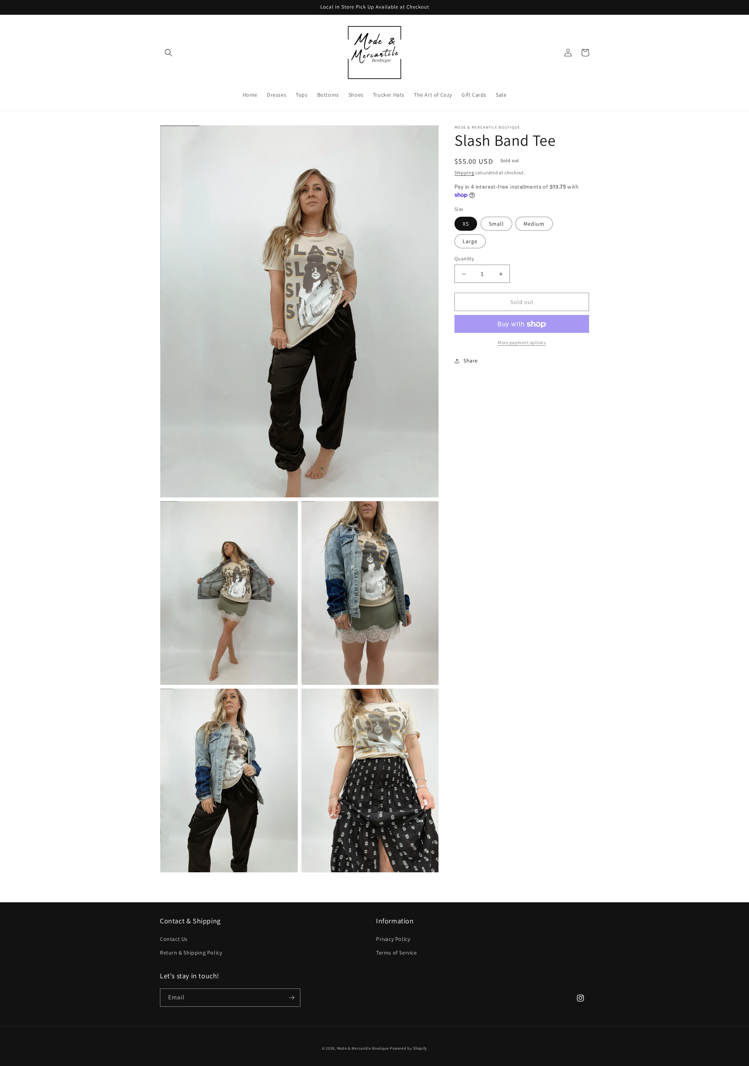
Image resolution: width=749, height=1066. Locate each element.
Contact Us (174, 938)
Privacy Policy (393, 938)
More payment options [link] (522, 343)
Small (496, 223)
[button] (168, 52)
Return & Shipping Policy (191, 952)
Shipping (464, 172)
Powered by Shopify (408, 1048)
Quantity (464, 258)
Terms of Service (396, 952)
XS (466, 223)
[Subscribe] (291, 997)
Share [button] (470, 360)
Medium (534, 223)
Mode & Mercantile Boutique (363, 1048)
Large (470, 241)
